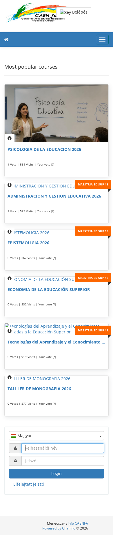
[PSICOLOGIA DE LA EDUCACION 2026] (56, 113)
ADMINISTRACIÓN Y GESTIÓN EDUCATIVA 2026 (54, 196)
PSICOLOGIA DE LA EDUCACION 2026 (44, 149)
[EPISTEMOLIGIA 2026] (56, 233)
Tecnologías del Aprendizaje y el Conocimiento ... (56, 342)
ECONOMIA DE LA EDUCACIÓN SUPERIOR (49, 289)
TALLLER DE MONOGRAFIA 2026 (39, 388)
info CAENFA (78, 523)
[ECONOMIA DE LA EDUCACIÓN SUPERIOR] (56, 279)
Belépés (79, 12)
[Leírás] (9, 138)
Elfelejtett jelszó (28, 484)
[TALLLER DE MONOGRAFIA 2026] (56, 379)
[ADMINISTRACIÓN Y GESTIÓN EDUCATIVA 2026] (56, 186)
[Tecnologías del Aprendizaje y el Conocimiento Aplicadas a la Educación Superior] (56, 329)
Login (56, 473)
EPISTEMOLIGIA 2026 (28, 242)
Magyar (24, 435)
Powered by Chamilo (59, 528)
